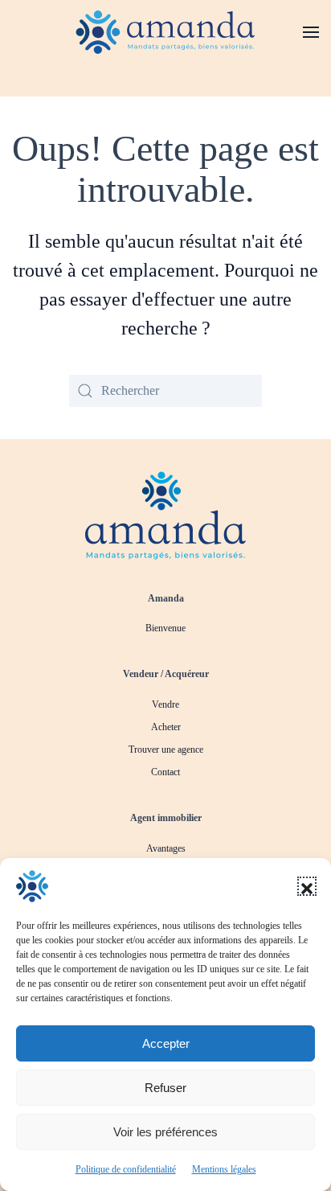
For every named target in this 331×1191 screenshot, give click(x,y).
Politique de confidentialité (126, 1169)
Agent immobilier (166, 817)
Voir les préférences (165, 1132)
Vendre (165, 704)
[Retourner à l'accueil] (166, 32)
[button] (307, 886)
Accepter (166, 1043)
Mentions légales (224, 1169)
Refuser (165, 1087)
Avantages (166, 848)
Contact (165, 772)
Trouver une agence (166, 749)
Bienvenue (165, 628)
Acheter (166, 727)
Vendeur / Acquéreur (166, 674)
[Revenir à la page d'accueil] (165, 513)
